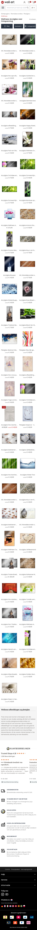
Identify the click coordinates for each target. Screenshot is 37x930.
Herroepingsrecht (26, 869)
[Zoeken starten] (28, 8)
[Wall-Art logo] (7, 2)
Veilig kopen (11, 810)
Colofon (7, 869)
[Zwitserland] (16, 906)
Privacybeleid (15, 869)
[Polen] (24, 906)
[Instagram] (2, 894)
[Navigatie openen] (3, 7)
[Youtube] (6, 894)
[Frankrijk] (5, 906)
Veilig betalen (12, 849)
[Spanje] (19, 906)
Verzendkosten (12, 790)
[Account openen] (24, 2)
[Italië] (8, 906)
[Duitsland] (2, 906)
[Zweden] (21, 906)
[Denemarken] (13, 906)
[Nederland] (10, 906)
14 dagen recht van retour (17, 799)
